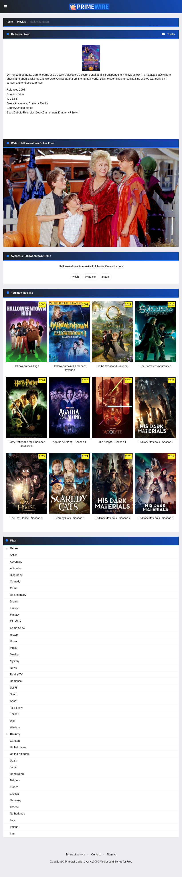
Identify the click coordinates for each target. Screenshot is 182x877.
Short (13, 694)
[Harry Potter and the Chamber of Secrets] (26, 407)
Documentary (18, 594)
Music (13, 647)
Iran (12, 833)
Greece (14, 807)
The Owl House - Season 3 (26, 518)
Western (15, 727)
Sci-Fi (13, 687)
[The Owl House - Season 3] (26, 483)
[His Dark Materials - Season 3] (155, 407)
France (14, 787)
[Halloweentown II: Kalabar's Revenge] (69, 331)
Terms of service (75, 854)
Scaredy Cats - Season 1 (70, 518)
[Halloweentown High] (26, 331)
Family (44, 103)
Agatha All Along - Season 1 (69, 442)
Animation (16, 568)
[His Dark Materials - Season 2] (112, 483)
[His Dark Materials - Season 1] (155, 483)
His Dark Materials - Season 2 (113, 518)
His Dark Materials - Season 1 (156, 518)
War (12, 720)
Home (9, 21)
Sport (13, 701)
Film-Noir (15, 621)
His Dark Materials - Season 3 (156, 442)
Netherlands (17, 813)
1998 (22, 89)
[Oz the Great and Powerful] (112, 331)
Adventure (21, 103)
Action (14, 555)
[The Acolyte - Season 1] (112, 407)
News (13, 667)
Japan (14, 767)
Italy (12, 820)
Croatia (14, 793)
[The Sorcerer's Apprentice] (155, 331)
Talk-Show (16, 707)
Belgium (15, 780)
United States (25, 107)
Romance (16, 681)
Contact (96, 854)
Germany (15, 800)
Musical (14, 654)
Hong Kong (17, 774)
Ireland (14, 827)
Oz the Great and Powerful (112, 366)
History (14, 634)
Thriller (14, 714)
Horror (14, 641)
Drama (14, 601)
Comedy (34, 103)
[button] (91, 197)
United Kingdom (20, 754)
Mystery (14, 661)
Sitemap (112, 854)
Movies (21, 21)
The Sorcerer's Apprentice (155, 366)
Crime (13, 588)
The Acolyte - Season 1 (112, 442)
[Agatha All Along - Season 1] (69, 407)
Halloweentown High (26, 366)
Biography (16, 575)
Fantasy (15, 614)
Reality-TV (16, 674)
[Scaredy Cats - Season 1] (69, 483)
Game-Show (17, 628)
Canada (15, 740)
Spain (13, 760)
